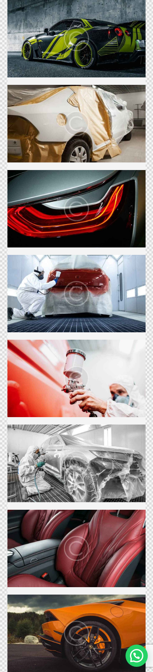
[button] (137, 656)
